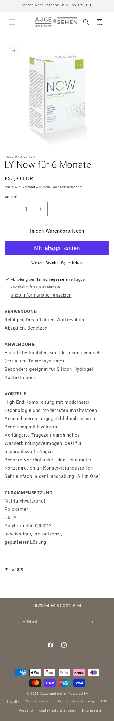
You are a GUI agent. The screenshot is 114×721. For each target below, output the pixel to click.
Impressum (91, 710)
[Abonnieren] (91, 622)
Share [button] (17, 569)
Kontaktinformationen (57, 710)
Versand (28, 187)
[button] (12, 22)
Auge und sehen (53, 694)
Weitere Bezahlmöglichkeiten (57, 263)
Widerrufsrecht (38, 701)
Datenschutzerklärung (75, 701)
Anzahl (11, 197)
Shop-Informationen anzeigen (41, 295)
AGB (104, 701)
